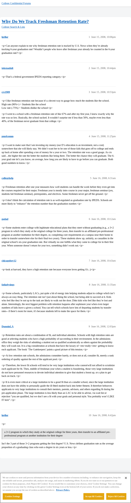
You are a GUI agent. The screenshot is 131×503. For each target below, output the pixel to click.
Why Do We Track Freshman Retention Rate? (45, 21)
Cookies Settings (12, 496)
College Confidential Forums (16, 3)
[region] (65, 488)
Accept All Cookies (93, 496)
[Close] (125, 477)
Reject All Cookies (116, 496)
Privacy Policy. (63, 490)
